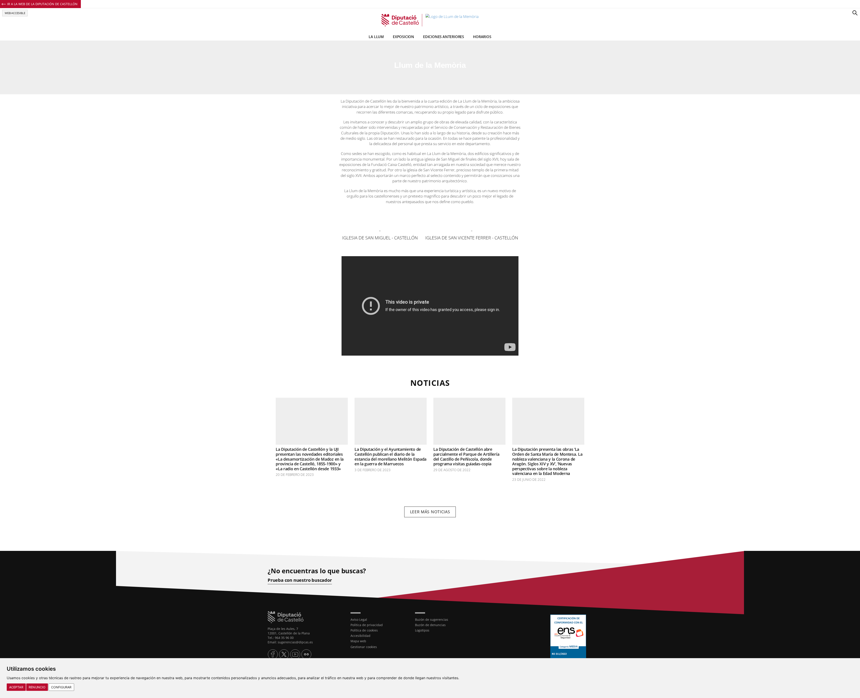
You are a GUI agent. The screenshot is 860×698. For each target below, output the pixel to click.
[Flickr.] (306, 654)
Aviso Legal (358, 619)
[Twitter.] (284, 654)
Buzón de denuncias (430, 625)
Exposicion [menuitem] (403, 36)
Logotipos (422, 630)
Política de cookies (364, 630)
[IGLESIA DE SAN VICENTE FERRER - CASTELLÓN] (471, 230)
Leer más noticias (430, 511)
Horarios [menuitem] (482, 36)
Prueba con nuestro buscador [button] (300, 580)
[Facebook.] (273, 654)
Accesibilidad (360, 636)
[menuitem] (379, 619)
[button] (855, 13)
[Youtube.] (295, 654)
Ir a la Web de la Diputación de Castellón (42, 4)
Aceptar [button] (16, 687)
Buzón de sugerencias (431, 619)
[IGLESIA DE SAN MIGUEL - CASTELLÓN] (380, 230)
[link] (430, 20)
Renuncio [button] (37, 687)
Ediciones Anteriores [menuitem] (443, 36)
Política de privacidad (366, 625)
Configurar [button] (61, 687)
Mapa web (358, 641)
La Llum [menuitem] (376, 36)
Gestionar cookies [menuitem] (363, 647)
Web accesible (15, 13)
